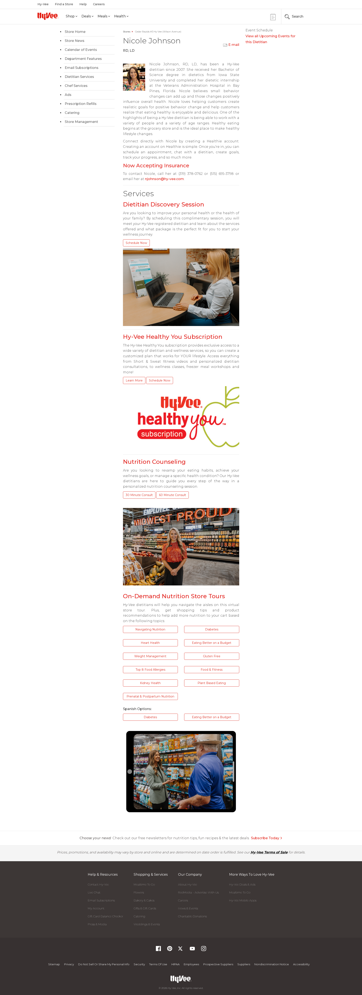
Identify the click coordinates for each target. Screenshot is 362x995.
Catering (72, 113)
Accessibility (301, 964)
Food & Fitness (211, 669)
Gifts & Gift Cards (145, 908)
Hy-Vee (43, 4)
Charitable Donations (192, 916)
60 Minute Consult (172, 495)
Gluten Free (211, 656)
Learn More (134, 380)
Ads (68, 95)
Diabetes (211, 629)
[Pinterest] (169, 950)
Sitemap (54, 964)
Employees (191, 964)
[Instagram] (203, 950)
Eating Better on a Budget (211, 643)
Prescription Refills (81, 104)
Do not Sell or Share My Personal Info (103, 964)
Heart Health (150, 643)
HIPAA (175, 964)
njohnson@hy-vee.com (164, 179)
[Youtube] (192, 950)
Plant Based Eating (212, 683)
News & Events (188, 908)
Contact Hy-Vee (98, 884)
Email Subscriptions (81, 68)
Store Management (81, 122)
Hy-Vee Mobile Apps (242, 900)
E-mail (233, 45)
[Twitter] (181, 950)
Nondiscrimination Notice (271, 964)
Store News (74, 41)
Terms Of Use (158, 964)
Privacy (69, 964)
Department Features (83, 59)
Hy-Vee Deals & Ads (242, 884)
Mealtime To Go (144, 884)
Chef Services (76, 86)
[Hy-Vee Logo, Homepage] (48, 16)
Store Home (75, 32)
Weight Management (150, 656)
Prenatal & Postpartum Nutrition (150, 696)
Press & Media (97, 924)
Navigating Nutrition (150, 629)
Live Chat (94, 892)
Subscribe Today (265, 838)
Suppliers (243, 964)
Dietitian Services (79, 77)
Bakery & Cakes (144, 900)
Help (83, 4)
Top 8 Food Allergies (150, 669)
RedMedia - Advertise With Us (198, 892)
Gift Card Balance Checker (105, 916)
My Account (96, 908)
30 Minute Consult (139, 495)
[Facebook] (158, 950)
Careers (99, 4)
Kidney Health (150, 683)
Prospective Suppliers (218, 964)
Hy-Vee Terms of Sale (269, 852)
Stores (126, 31)
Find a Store (64, 4)
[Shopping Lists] (273, 16)
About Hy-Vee (187, 884)
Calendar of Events (81, 50)
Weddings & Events (147, 924)
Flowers (139, 892)
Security (139, 964)
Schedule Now (136, 243)
